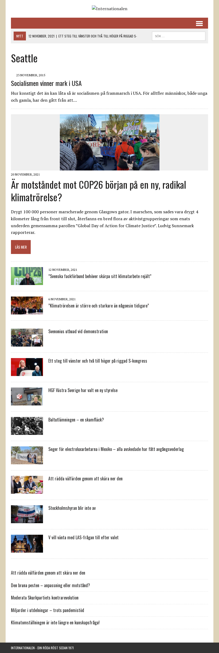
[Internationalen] (109, 8)
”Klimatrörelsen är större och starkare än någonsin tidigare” (98, 305)
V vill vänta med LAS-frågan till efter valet (83, 537)
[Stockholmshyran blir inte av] (27, 520)
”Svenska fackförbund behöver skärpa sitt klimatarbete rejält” (99, 276)
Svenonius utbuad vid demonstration (78, 331)
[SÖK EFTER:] (178, 35)
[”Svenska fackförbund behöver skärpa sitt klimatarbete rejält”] (27, 281)
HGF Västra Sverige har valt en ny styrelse (83, 390)
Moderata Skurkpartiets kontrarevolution (45, 597)
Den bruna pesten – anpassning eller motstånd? (50, 585)
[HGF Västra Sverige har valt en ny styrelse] (27, 402)
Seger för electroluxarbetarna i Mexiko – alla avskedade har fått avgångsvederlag (116, 449)
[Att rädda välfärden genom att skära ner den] (27, 490)
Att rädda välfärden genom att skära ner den (85, 478)
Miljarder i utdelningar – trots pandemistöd (47, 610)
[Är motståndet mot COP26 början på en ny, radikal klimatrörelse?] (109, 167)
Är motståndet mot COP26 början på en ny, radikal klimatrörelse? (98, 190)
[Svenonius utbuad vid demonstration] (27, 343)
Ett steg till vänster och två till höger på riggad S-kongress (97, 361)
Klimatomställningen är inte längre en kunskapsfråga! (55, 622)
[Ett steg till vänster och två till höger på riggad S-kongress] (27, 372)
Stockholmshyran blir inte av (72, 508)
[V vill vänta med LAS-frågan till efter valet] (27, 549)
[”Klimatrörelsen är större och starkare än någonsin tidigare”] (27, 311)
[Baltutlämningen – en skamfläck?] (27, 431)
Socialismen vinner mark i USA (46, 83)
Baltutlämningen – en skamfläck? (76, 419)
